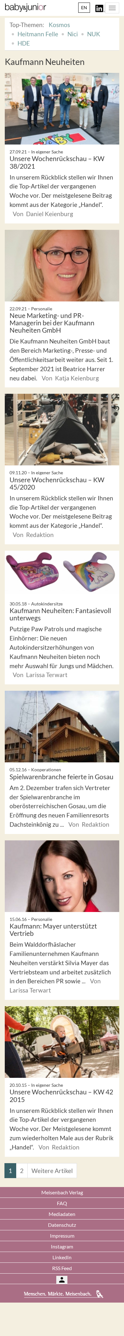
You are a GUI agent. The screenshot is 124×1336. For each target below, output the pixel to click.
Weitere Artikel (52, 1170)
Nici (72, 34)
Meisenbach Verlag (62, 1192)
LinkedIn (62, 1257)
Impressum (62, 1236)
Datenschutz (62, 1225)
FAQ (62, 1203)
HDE (23, 43)
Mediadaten (62, 1214)
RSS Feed (62, 1268)
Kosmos (59, 24)
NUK (93, 34)
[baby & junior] (25, 7)
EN (84, 7)
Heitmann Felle (37, 34)
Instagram (62, 1246)
